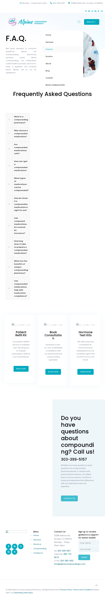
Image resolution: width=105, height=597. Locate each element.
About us (37, 544)
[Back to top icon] (96, 585)
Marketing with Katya (23, 592)
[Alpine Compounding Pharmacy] (27, 22)
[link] (18, 119)
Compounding (39, 548)
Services (37, 539)
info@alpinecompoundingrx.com (70, 564)
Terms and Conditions (83, 589)
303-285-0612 (66, 560)
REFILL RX (90, 22)
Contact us (38, 553)
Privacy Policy (66, 589)
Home (36, 535)
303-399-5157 (59, 3)
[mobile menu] (79, 22)
